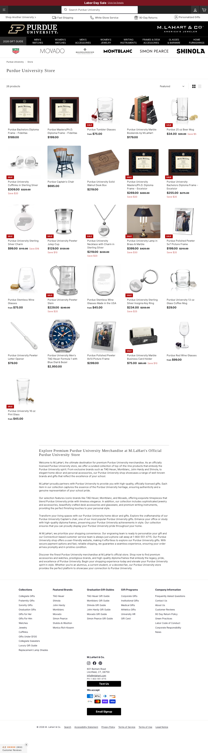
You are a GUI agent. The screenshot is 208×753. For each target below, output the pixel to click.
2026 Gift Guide (13, 41)
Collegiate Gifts (27, 596)
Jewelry (23, 627)
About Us (160, 605)
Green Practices (163, 618)
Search (67, 727)
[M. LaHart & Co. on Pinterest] (100, 663)
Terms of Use (145, 727)
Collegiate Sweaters (29, 641)
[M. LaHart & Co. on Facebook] (94, 663)
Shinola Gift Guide (96, 605)
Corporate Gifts (129, 596)
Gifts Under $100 (28, 636)
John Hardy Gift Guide (98, 609)
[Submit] (65, 9)
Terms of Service (126, 727)
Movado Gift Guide (97, 614)
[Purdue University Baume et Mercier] (85, 51)
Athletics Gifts (128, 609)
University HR (128, 614)
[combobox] (99, 9)
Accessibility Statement (86, 727)
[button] (37, 41)
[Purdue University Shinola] (191, 51)
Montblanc (58, 609)
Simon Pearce (60, 618)
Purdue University (15, 62)
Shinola (56, 600)
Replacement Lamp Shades (33, 650)
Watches (23, 623)
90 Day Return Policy (166, 614)
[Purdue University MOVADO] (52, 52)
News (158, 632)
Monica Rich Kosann (63, 627)
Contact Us (161, 600)
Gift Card (126, 618)
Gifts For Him (25, 618)
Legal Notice (162, 727)
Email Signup (104, 711)
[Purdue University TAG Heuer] (16, 51)
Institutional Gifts (130, 600)
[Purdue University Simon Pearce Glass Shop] (154, 51)
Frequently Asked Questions (170, 596)
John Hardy (59, 605)
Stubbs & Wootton (62, 623)
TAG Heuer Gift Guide (98, 596)
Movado (57, 614)
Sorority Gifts (25, 605)
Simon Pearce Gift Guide (100, 618)
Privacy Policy (108, 727)
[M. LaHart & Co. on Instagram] (88, 663)
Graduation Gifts (27, 609)
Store (30, 62)
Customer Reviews (165, 609)
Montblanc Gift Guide (98, 600)
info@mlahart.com (96, 675)
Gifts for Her (25, 614)
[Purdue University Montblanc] (118, 51)
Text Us (104, 683)
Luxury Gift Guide (28, 645)
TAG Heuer (58, 596)
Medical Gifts (128, 605)
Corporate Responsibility (168, 627)
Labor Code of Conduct (167, 623)
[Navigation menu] (4, 10)
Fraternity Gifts (26, 600)
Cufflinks (23, 632)
